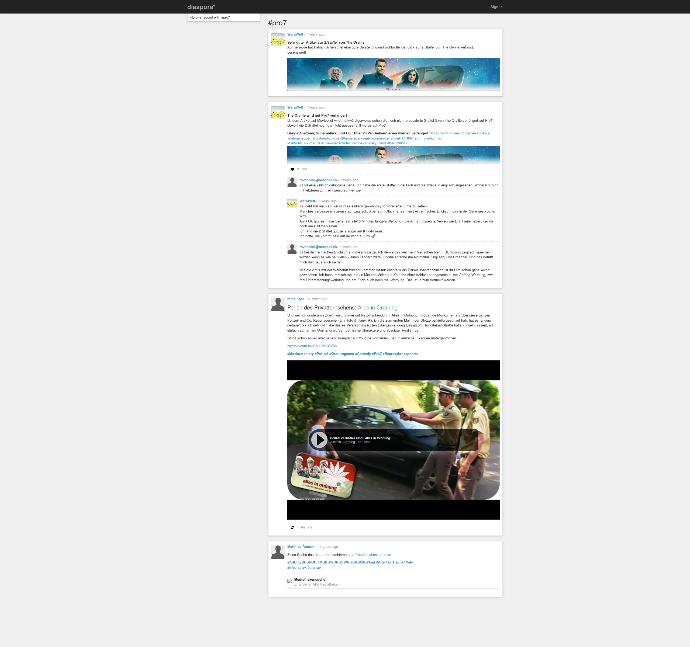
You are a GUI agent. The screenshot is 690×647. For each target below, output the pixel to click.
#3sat (370, 562)
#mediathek (296, 567)
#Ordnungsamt (341, 353)
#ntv (409, 562)
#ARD (291, 562)
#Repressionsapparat (400, 353)
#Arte (380, 562)
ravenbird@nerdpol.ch (318, 179)
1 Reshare (304, 527)
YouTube (364, 441)
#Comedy (363, 353)
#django (314, 567)
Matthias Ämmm (301, 546)
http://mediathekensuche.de (369, 554)
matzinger (295, 298)
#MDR (322, 562)
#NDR (311, 562)
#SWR (344, 562)
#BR (353, 562)
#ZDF (302, 562)
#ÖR (361, 562)
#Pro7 (377, 353)
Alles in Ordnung (378, 307)
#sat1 (390, 562)
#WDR (333, 562)
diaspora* (201, 6)
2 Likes (302, 168)
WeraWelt (295, 34)
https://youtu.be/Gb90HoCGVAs (312, 345)
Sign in (497, 6)
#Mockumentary (300, 353)
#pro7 (400, 562)
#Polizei (321, 353)
